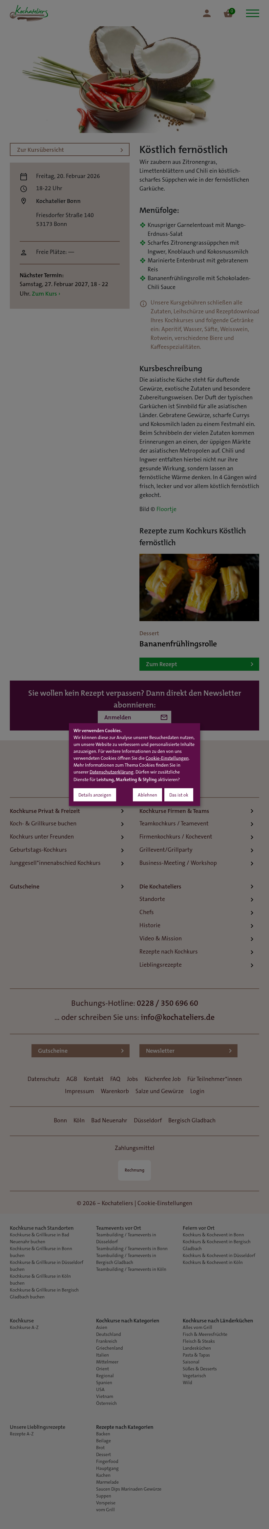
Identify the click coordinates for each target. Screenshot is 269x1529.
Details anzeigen (94, 795)
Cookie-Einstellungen (167, 758)
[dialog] (134, 764)
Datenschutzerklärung (112, 772)
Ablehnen (147, 795)
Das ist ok (178, 795)
